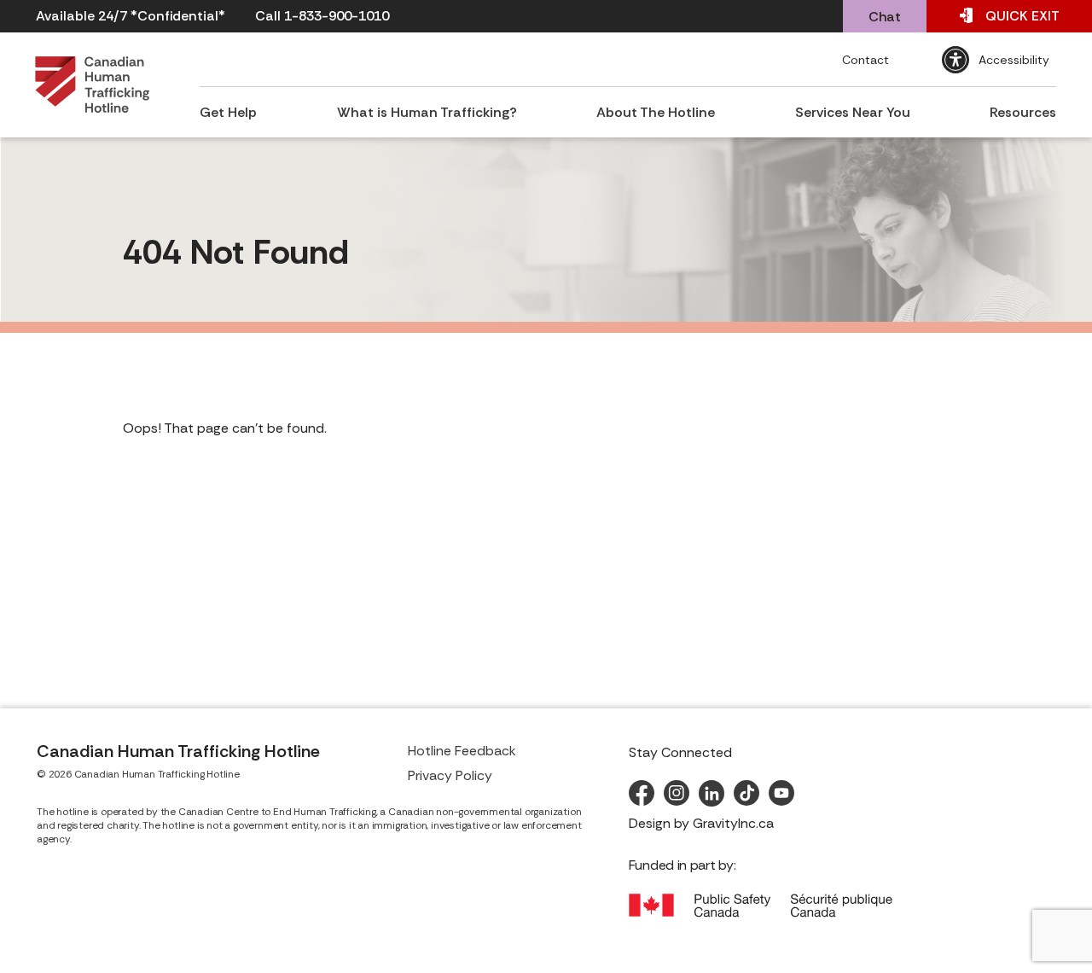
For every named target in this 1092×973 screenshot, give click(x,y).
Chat (884, 17)
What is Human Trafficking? (427, 112)
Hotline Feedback (462, 751)
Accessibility (1014, 59)
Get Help (228, 112)
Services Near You (852, 112)
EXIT (1022, 16)
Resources (1023, 112)
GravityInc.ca (733, 823)
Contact (865, 59)
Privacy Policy (450, 775)
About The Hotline (655, 112)
